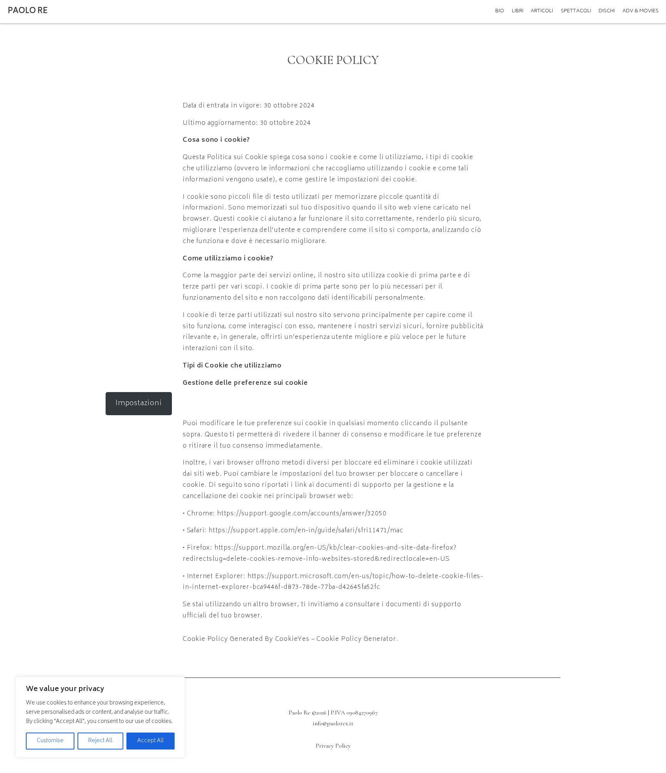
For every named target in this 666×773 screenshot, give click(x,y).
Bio (499, 11)
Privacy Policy (333, 746)
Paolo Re (28, 11)
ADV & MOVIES (640, 11)
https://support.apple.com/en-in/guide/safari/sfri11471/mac (306, 530)
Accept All (150, 741)
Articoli (542, 11)
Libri (517, 11)
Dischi (607, 11)
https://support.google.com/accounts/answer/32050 (301, 513)
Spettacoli (576, 11)
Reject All (100, 741)
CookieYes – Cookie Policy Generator (335, 639)
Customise (50, 741)
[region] (100, 717)
